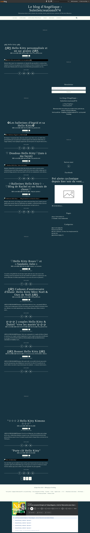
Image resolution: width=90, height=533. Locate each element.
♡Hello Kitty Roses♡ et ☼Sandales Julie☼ (26, 263)
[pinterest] (51, 1)
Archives (51, 18)
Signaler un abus (57, 491)
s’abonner (32, 512)
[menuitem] (15, 18)
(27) (57, 235)
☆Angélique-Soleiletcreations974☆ (69, 112)
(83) (57, 228)
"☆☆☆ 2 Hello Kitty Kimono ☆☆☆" (26, 422)
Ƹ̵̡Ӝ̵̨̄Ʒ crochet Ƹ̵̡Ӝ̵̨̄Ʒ (14, 53)
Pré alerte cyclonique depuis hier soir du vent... (68, 180)
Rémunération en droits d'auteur (71, 491)
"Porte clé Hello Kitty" (26, 450)
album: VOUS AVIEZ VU (58, 216)
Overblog (53, 487)
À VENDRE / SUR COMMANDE (60, 218)
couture (30, 53)
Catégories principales (34, 18)
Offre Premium (80, 491)
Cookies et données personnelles (40, 493)
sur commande (38, 266)
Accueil (15, 18)
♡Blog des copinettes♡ (35, 191)
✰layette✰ (32, 266)
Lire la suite (26, 69)
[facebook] (46, 1)
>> (30, 478)
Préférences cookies (51, 493)
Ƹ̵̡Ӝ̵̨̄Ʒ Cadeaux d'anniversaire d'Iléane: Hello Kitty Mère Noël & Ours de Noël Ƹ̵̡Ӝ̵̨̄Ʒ (26, 291)
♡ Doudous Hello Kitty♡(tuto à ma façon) (26, 155)
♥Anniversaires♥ (38, 353)
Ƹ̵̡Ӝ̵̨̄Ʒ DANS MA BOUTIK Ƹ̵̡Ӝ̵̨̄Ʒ (20, 326)
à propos (49, 512)
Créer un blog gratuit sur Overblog (38, 491)
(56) (57, 229)
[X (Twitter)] (49, 1)
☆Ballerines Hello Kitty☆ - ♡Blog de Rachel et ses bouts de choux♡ (26, 186)
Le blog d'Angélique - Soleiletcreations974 (45, 8)
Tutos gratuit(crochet (37, 53)
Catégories (22, 18)
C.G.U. (63, 491)
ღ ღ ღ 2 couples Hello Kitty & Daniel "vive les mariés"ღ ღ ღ (26, 323)
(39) (65, 231)
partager (41, 512)
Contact (58, 18)
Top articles (47, 491)
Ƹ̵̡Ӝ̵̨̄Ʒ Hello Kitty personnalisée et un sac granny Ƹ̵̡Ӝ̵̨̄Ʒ (26, 49)
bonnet (32, 353)
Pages (45, 18)
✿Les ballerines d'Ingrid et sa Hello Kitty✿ (26, 124)
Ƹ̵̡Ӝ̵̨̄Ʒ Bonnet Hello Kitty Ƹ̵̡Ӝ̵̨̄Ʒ (26, 351)
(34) (55, 233)
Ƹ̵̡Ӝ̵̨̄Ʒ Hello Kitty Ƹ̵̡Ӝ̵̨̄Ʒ (24, 53)
